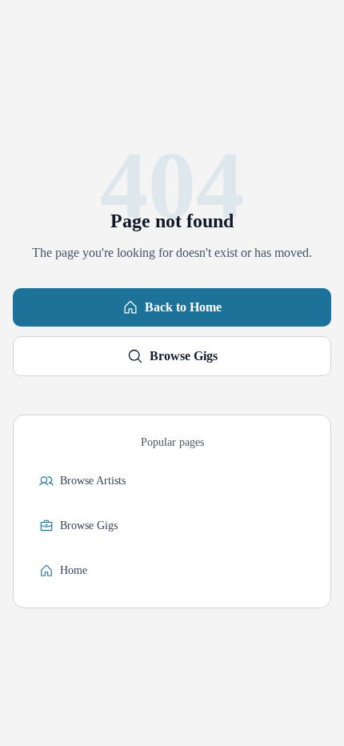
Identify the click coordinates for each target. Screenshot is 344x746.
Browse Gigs (184, 356)
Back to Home (183, 307)
